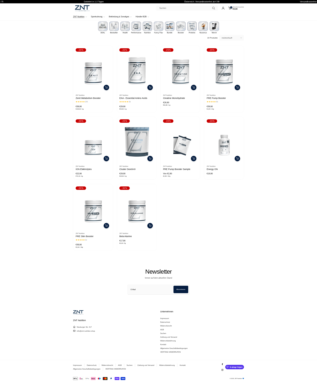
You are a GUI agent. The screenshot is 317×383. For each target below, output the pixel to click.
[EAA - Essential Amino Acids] (137, 87)
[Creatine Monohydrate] (180, 87)
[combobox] (187, 8)
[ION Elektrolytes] (93, 158)
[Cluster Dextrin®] (137, 158)
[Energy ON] (224, 158)
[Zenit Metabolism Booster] (93, 87)
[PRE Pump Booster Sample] (180, 158)
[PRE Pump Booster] (224, 87)
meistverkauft (227, 38)
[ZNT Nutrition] (78, 314)
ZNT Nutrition (238, 378)
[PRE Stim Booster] (93, 225)
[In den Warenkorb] (106, 87)
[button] (236, 8)
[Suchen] (213, 8)
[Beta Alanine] (137, 225)
